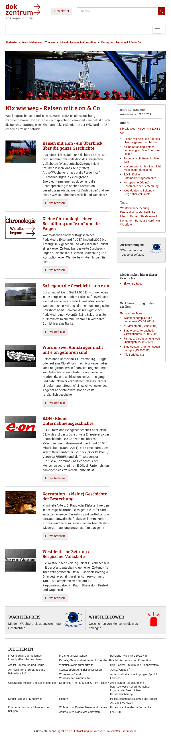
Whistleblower (106, 616)
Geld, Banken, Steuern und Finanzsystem (134, 665)
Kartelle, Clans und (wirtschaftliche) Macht (84, 660)
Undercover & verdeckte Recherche (130, 707)
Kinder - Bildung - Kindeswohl (25, 698)
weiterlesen (57, 203)
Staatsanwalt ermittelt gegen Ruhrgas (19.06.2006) (142, 348)
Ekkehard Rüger (133, 283)
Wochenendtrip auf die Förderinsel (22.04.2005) (139, 319)
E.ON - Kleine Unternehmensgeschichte (140, 176)
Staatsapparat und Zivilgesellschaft (80, 669)
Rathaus (140, 220)
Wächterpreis (24, 616)
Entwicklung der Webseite (89, 731)
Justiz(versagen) (120, 669)
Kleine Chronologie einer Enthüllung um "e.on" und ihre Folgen (142, 150)
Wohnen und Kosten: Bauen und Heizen (83, 707)
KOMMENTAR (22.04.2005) (140, 326)
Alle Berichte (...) (134, 354)
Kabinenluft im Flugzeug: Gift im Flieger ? (84, 682)
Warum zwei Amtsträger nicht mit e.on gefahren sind (142, 168)
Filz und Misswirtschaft (73, 655)
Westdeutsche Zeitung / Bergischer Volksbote (139, 192)
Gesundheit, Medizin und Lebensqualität (32, 682)
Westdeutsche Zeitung (134, 208)
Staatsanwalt (148, 216)
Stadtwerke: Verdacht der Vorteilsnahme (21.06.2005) (141, 332)
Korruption (126, 220)
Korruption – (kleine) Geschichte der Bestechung (141, 184)
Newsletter (61, 11)
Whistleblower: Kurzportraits (76, 665)
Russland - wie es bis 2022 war (128, 655)
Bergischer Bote (131, 313)
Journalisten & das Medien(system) (80, 712)
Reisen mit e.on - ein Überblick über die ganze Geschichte (142, 140)
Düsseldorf (127, 212)
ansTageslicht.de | (62, 731)
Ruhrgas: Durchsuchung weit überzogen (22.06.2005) (142, 340)
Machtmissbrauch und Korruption (130, 660)
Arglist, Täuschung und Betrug (26, 665)
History (63, 698)
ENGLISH (115, 712)
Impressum (129, 731)
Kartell (134, 216)
